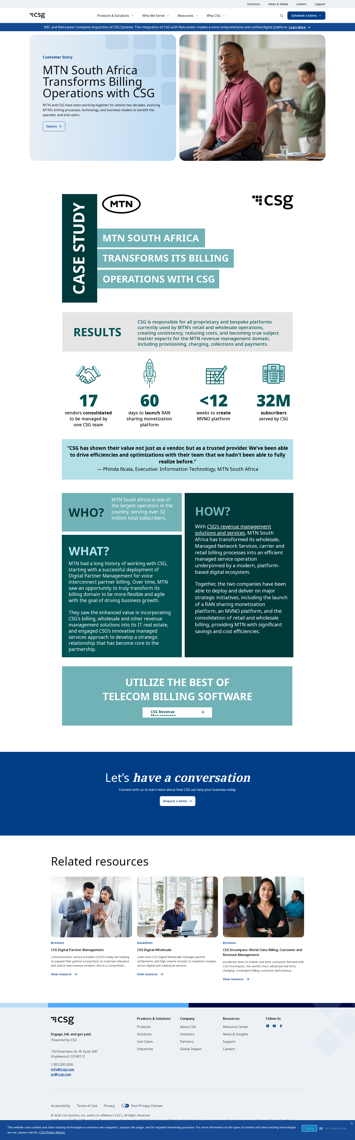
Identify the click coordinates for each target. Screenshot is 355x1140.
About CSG (188, 1027)
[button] (333, 1128)
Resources (186, 15)
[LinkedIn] (267, 1026)
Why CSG (213, 15)
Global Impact (191, 1049)
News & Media (278, 4)
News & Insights (235, 1034)
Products (144, 1027)
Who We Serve (153, 15)
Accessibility (60, 1105)
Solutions (144, 1034)
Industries (145, 1049)
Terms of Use (87, 1105)
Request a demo (175, 801)
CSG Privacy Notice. (52, 1132)
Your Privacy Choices (147, 1105)
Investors (253, 4)
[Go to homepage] (37, 15)
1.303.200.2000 (62, 1064)
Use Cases (145, 1041)
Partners (187, 1041)
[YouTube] (274, 1026)
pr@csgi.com (61, 1074)
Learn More (297, 27)
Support (320, 4)
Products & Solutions (113, 15)
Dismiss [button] (309, 1128)
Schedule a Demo (304, 15)
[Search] (282, 15)
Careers (301, 4)
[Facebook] (280, 1026)
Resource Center (235, 1027)
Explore (51, 126)
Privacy (109, 1105)
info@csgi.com (62, 1069)
